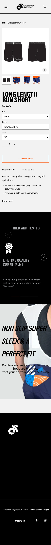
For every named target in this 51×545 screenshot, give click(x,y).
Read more (7, 201)
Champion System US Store (15, 510)
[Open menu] (9, 6)
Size (4, 132)
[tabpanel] (24, 265)
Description (9, 170)
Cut (3, 112)
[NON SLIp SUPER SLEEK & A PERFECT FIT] (25, 351)
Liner (4, 122)
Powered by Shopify (40, 510)
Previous (7, 234)
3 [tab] (31, 296)
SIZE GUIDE (28, 170)
